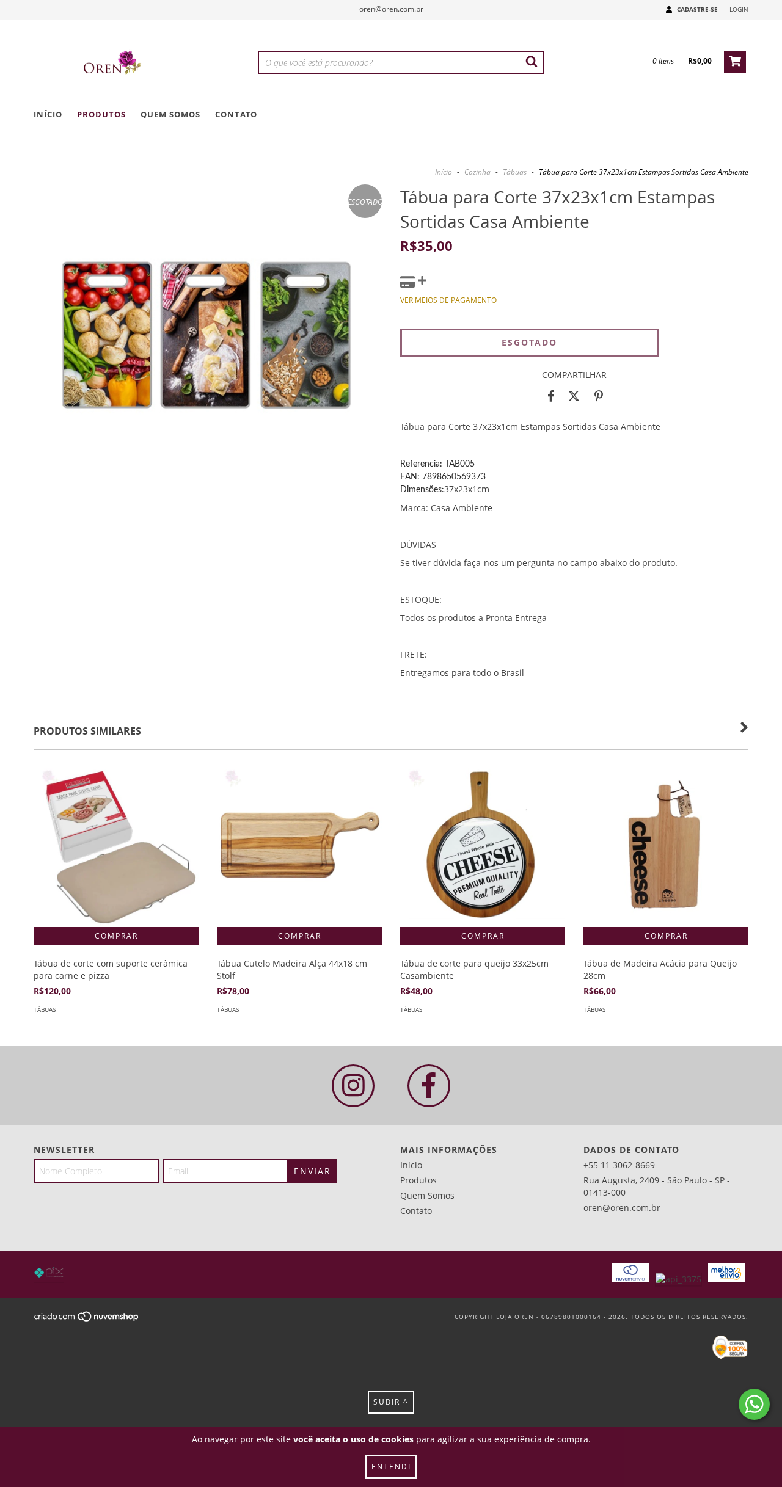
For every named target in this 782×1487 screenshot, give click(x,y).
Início (48, 114)
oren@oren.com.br (391, 9)
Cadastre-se (697, 9)
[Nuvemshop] (87, 1319)
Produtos (101, 114)
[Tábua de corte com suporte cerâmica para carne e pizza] (116, 844)
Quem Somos (170, 114)
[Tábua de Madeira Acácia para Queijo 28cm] (665, 844)
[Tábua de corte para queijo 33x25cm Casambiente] (482, 844)
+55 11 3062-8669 (619, 1165)
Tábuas (515, 172)
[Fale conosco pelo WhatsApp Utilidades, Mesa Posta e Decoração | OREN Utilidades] (754, 1404)
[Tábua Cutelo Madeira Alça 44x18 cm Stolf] (299, 844)
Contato (236, 114)
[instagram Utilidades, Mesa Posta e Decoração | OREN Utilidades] (353, 1085)
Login (738, 9)
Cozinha (477, 172)
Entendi (391, 1466)
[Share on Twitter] (574, 396)
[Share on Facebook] (551, 396)
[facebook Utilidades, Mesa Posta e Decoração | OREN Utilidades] (428, 1085)
